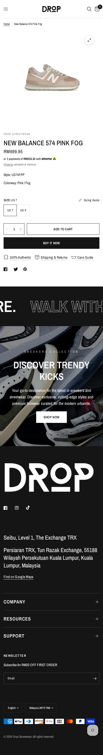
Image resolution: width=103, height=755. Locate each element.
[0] (96, 9)
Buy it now (51, 243)
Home (7, 24)
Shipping (8, 164)
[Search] (89, 9)
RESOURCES (17, 618)
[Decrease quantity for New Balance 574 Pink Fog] (7, 229)
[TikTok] (31, 507)
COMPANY (14, 601)
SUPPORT (14, 636)
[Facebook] (9, 508)
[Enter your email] (94, 678)
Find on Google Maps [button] (19, 577)
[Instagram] (20, 508)
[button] (51, 417)
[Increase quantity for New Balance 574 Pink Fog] (20, 229)
